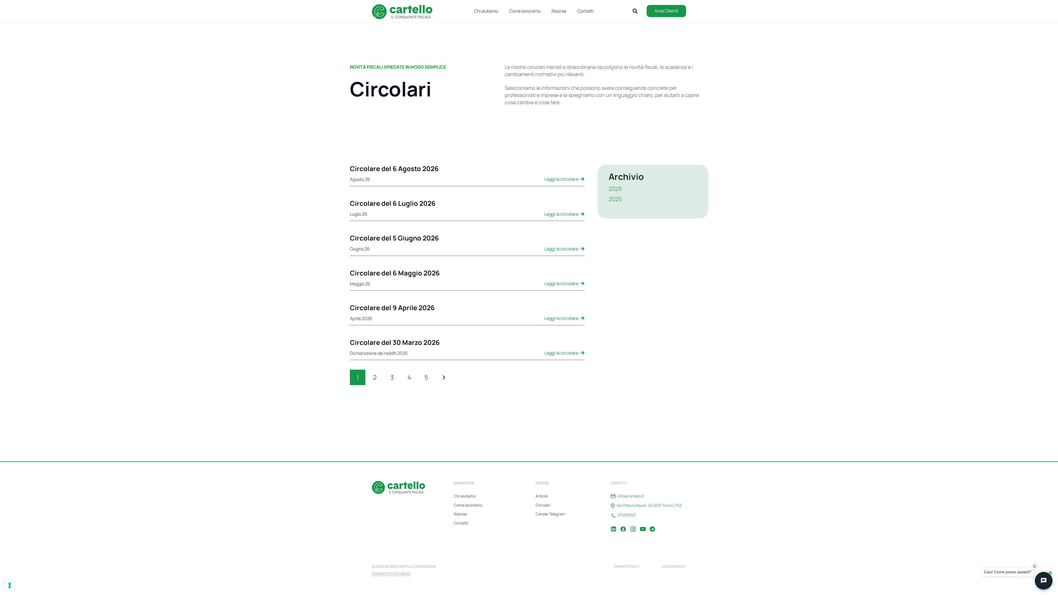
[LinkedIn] (613, 525)
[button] (570, 10)
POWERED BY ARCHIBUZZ (391, 573)
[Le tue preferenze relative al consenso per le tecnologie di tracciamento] (9, 585)
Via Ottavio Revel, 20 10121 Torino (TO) (649, 505)
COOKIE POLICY (674, 566)
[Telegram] (652, 525)
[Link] (467, 175)
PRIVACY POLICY (626, 566)
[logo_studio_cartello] (405, 11)
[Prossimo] (443, 377)
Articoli (542, 496)
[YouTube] (642, 525)
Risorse (460, 513)
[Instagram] (633, 525)
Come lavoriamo (468, 505)
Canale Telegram (550, 513)
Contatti (461, 523)
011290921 (627, 514)
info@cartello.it (630, 496)
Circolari (543, 505)
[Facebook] (623, 525)
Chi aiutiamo (465, 496)
